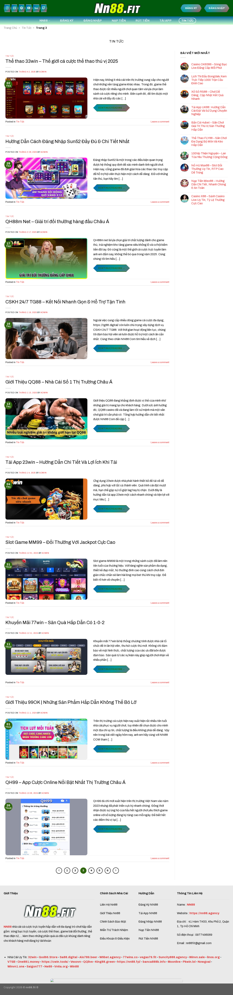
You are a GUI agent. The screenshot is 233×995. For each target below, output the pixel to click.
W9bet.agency (110, 957)
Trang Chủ (10, 27)
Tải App (165, 20)
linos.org (213, 957)
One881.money (28, 961)
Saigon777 (34, 966)
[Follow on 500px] (36, 8)
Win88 (74, 966)
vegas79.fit (148, 957)
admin (42, 72)
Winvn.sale (197, 957)
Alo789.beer (88, 957)
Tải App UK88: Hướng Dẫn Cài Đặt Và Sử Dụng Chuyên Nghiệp (209, 111)
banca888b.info (154, 961)
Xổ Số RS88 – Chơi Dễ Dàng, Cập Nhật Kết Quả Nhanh (207, 95)
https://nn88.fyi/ (129, 961)
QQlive (88, 961)
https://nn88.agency (204, 913)
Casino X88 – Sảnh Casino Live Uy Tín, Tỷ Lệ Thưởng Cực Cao (208, 200)
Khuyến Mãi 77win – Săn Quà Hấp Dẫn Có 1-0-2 (54, 622)
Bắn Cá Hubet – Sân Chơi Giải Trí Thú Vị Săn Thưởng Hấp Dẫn (208, 126)
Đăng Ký (67, 20)
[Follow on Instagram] (7, 8)
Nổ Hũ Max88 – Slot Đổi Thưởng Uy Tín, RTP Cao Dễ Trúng (207, 169)
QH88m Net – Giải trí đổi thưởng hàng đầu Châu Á (57, 221)
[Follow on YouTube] (28, 8)
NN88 (44, 20)
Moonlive (174, 961)
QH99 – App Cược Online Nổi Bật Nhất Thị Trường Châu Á (65, 782)
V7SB (11, 961)
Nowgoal (204, 961)
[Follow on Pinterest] (21, 8)
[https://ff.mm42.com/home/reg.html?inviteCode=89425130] (116, 986)
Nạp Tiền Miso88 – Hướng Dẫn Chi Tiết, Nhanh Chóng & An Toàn (208, 184)
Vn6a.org (61, 966)
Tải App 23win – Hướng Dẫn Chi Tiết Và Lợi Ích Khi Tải (61, 462)
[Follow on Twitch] (43, 8)
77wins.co (130, 957)
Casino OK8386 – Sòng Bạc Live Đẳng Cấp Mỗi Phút (209, 66)
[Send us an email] (14, 8)
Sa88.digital (68, 957)
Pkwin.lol (189, 961)
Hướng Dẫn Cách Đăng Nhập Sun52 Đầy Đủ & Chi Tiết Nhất (67, 141)
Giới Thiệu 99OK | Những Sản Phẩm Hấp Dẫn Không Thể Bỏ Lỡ (70, 702)
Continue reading (111, 108)
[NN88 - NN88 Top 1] (116, 8)
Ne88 (48, 966)
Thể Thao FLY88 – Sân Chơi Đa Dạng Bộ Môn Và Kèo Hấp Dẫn (209, 141)
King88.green (105, 961)
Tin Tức (187, 20)
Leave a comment (160, 121)
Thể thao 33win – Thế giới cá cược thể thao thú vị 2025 (61, 61)
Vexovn (75, 961)
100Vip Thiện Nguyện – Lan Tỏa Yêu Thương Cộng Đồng (209, 155)
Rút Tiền (143, 20)
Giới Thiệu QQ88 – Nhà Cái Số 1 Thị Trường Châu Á (59, 381)
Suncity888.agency (173, 957)
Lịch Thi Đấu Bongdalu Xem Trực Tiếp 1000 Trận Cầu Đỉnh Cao (209, 80)
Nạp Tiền (119, 20)
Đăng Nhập (93, 20)
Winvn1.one (15, 966)
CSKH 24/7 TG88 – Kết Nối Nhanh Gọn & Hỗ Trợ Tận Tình (65, 301)
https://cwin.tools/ (55, 961)
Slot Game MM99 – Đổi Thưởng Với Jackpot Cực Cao (60, 542)
